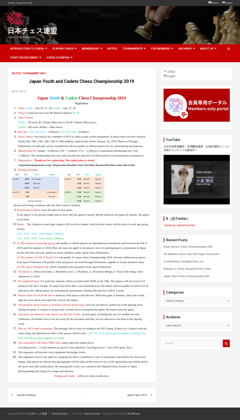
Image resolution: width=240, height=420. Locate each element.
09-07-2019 (18, 91)
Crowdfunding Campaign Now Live (183, 261)
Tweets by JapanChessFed (179, 225)
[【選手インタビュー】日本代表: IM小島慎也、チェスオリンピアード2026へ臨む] (197, 179)
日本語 (214, 3)
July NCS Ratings (26, 395)
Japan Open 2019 (137, 395)
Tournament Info (34, 73)
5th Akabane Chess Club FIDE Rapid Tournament (191, 254)
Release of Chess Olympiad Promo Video (187, 268)
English (228, 3)
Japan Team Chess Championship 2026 (186, 276)
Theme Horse (92, 413)
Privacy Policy (60, 413)
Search (226, 343)
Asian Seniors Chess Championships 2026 (188, 246)
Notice (112, 48)
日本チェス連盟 (32, 31)
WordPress (133, 413)
